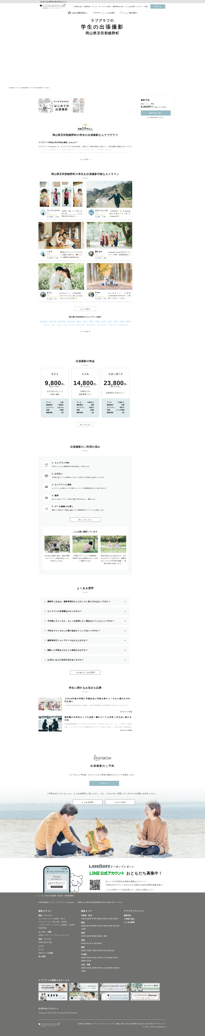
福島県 (115, 919)
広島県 (99, 957)
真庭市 (59, 325)
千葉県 (104, 926)
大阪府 (94, 950)
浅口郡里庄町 (101, 325)
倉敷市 (79, 321)
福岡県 (83, 968)
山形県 (110, 919)
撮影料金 (127, 915)
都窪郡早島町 (90, 325)
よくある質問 (130, 6)
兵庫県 (99, 950)
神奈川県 (116, 926)
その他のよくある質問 (85, 672)
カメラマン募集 (114, 1024)
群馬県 (94, 926)
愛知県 (99, 936)
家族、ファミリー (45, 915)
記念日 (40, 935)
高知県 (88, 961)
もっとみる (84, 331)
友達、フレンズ (44, 939)
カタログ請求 (120, 802)
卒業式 (40, 942)
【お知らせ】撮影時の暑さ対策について (53, 1)
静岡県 (94, 936)
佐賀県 (88, 968)
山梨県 (83, 929)
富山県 (88, 943)
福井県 (99, 943)
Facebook (62, 1013)
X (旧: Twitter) (52, 1013)
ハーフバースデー (44, 925)
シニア (41, 946)
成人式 (46, 942)
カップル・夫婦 (44, 932)
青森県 (88, 919)
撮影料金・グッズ (90, 6)
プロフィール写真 (45, 953)
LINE (68, 1013)
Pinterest (73, 1013)
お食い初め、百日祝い (60, 922)
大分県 (104, 968)
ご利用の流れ (78, 6)
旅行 (50, 942)
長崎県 (94, 968)
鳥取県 (83, 957)
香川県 (115, 957)
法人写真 (42, 956)
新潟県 (83, 943)
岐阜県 (88, 936)
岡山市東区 (62, 321)
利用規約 (88, 1024)
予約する (158, 6)
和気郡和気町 (80, 325)
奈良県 (104, 950)
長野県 (83, 936)
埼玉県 (99, 926)
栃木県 (88, 926)
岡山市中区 (53, 321)
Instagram (42, 1013)
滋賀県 (83, 950)
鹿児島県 (116, 968)
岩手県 (94, 919)
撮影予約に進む (156, 113)
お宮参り (56, 919)
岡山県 (94, 957)
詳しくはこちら (85, 424)
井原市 (103, 321)
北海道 (83, 919)
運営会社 (81, 1024)
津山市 (85, 321)
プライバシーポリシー (100, 1024)
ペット (41, 949)
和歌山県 (111, 950)
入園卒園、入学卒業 (67, 925)
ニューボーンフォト (45, 919)
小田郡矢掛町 (112, 325)
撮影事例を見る (118, 6)
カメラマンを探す (104, 6)
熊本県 (99, 968)
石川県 (94, 943)
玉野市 (91, 321)
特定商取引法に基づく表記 (139, 1024)
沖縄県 (83, 971)
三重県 (104, 936)
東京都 (110, 926)
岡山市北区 (43, 321)
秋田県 (104, 919)
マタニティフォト (44, 922)
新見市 (122, 321)
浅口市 (72, 325)
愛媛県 (83, 961)
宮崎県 (110, 968)
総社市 (110, 321)
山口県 (104, 957)
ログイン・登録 (142, 6)
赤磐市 (53, 325)
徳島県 (110, 957)
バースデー (56, 925)
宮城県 (99, 919)
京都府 (88, 950)
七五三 (62, 919)
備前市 (128, 321)
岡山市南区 (71, 321)
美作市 (65, 325)
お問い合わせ (125, 1024)
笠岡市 (97, 321)
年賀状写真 (42, 928)
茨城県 (83, 926)
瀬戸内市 (46, 325)
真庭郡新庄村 (122, 325)
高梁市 (116, 321)
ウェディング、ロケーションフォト (56, 935)
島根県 (88, 957)
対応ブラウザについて (158, 1024)
